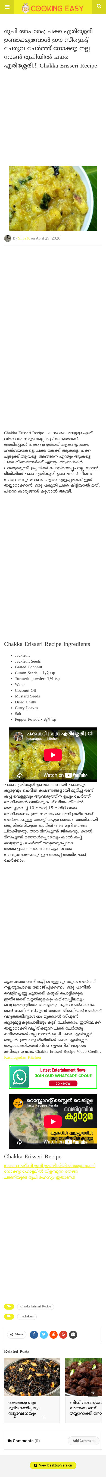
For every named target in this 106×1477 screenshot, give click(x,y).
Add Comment (84, 1441)
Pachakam (26, 1317)
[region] (53, 288)
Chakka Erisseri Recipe (35, 1307)
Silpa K (24, 238)
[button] (7, 7)
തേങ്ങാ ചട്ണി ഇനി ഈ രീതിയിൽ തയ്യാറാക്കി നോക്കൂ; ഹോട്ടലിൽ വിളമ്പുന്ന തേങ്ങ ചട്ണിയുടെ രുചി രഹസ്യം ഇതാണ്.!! (49, 1172)
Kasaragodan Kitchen (22, 1057)
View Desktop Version (55, 1465)
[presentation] (93, 1392)
